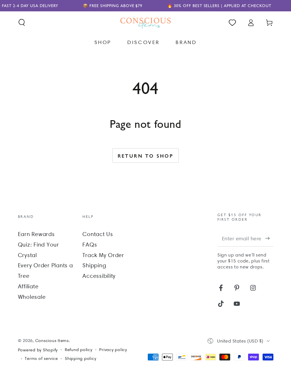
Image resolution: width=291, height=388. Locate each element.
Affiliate (28, 286)
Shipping (94, 265)
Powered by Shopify (38, 349)
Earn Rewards (36, 234)
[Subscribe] (269, 238)
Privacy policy (113, 349)
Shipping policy (80, 358)
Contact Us (97, 234)
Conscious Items (52, 340)
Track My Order (103, 255)
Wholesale (32, 296)
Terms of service (41, 358)
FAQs (89, 244)
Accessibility (99, 275)
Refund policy (78, 349)
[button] (22, 22)
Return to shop (146, 155)
